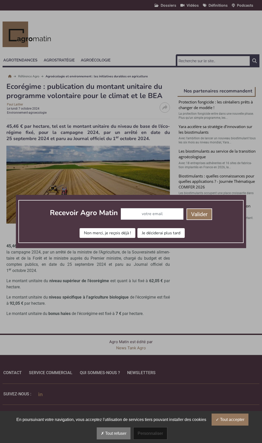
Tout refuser (115, 433)
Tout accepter (231, 419)
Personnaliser (150, 433)
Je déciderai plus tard (161, 233)
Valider (199, 214)
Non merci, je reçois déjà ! (107, 233)
